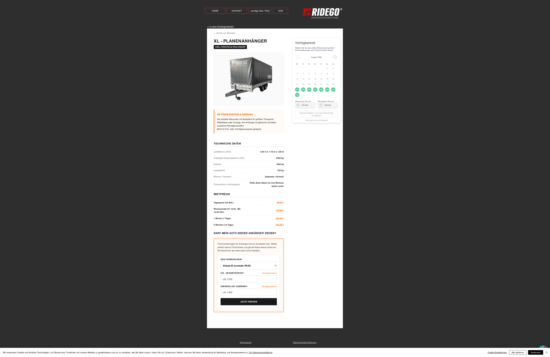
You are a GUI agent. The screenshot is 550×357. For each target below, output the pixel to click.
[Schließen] (546, 352)
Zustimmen (536, 352)
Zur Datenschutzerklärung (260, 352)
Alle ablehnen (518, 352)
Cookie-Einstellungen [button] (497, 352)
